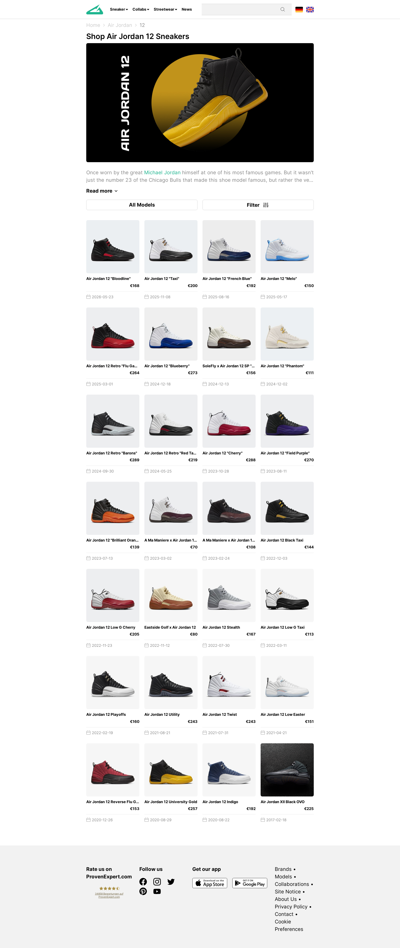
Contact (284, 914)
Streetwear (164, 9)
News (187, 9)
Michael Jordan (162, 172)
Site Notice (288, 892)
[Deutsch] (299, 9)
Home (93, 25)
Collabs (139, 9)
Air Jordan (120, 25)
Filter (253, 205)
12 (142, 25)
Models (283, 877)
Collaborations (292, 884)
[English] (310, 9)
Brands (283, 869)
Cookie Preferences (289, 925)
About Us (286, 899)
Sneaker (117, 9)
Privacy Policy (291, 907)
